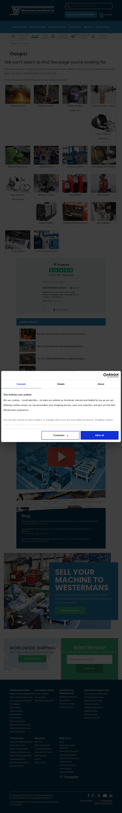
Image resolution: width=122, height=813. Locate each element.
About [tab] (101, 384)
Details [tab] (61, 384)
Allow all (99, 435)
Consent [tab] (21, 384)
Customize (58, 435)
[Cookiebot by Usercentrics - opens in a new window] (106, 375)
